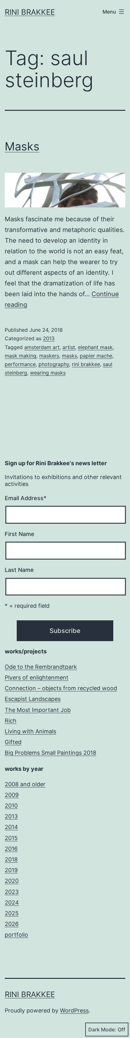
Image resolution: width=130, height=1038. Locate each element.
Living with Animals (30, 731)
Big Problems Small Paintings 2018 (50, 752)
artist (68, 347)
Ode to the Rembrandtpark (41, 666)
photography (53, 364)
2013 (49, 338)
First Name (19, 534)
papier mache (96, 356)
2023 (12, 892)
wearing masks (48, 373)
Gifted (13, 742)
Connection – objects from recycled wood (61, 688)
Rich (10, 720)
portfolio (16, 934)
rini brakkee (86, 364)
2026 (12, 924)
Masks (22, 146)
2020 (12, 880)
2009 (12, 795)
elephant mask (95, 347)
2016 (11, 848)
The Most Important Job (38, 710)
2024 (12, 902)
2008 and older (25, 784)
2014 (11, 827)
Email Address (25, 498)
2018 (11, 859)
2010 (11, 805)
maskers (49, 356)
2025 (12, 913)
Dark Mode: (102, 1029)
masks (69, 356)
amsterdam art (42, 347)
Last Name (19, 570)
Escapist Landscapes (33, 699)
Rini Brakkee (30, 12)
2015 (11, 838)
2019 (11, 870)
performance (20, 364)
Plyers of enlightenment (36, 677)
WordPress (74, 1010)
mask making (20, 356)
